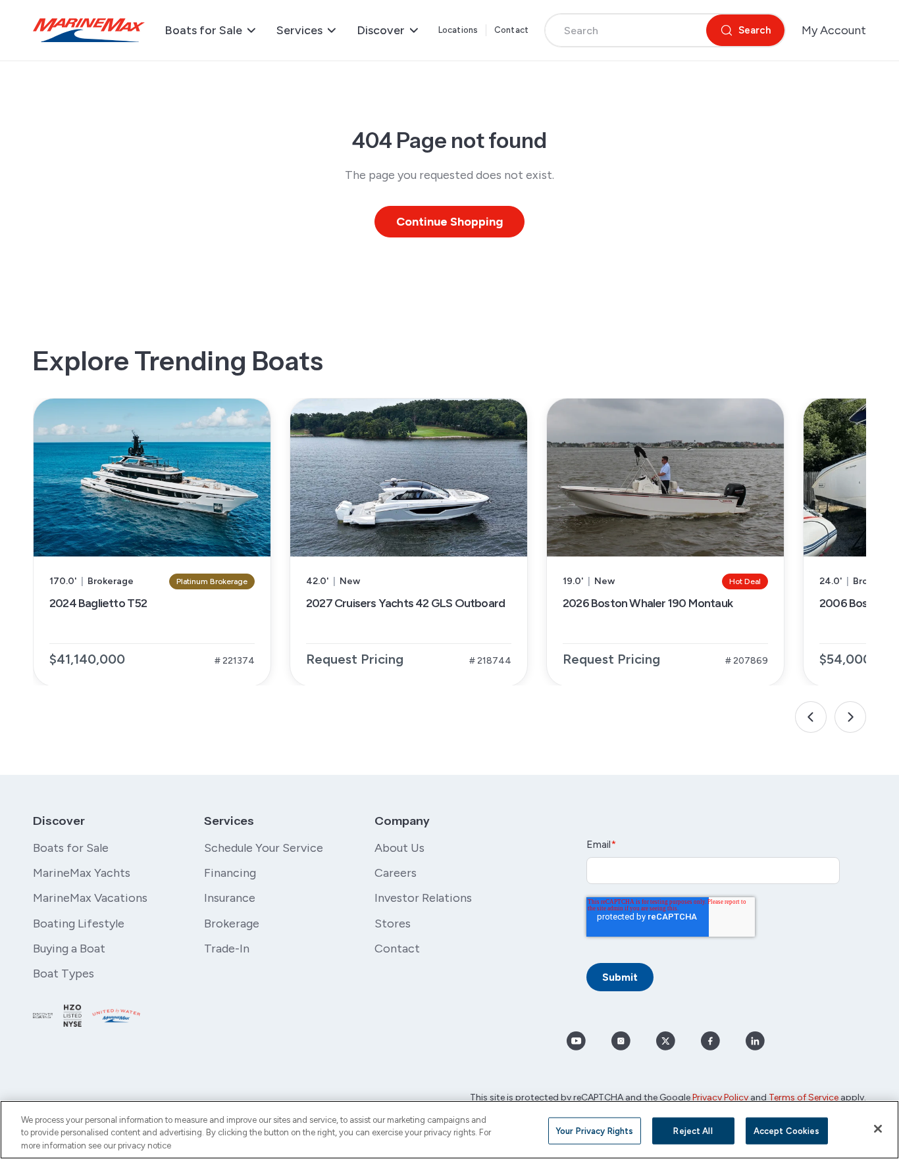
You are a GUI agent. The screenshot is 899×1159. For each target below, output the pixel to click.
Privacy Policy (720, 1097)
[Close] (877, 1128)
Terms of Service (803, 1097)
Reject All (692, 1130)
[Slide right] (850, 717)
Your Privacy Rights (594, 1130)
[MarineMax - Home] (89, 30)
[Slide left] (811, 717)
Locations (458, 30)
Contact (511, 30)
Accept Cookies (787, 1130)
